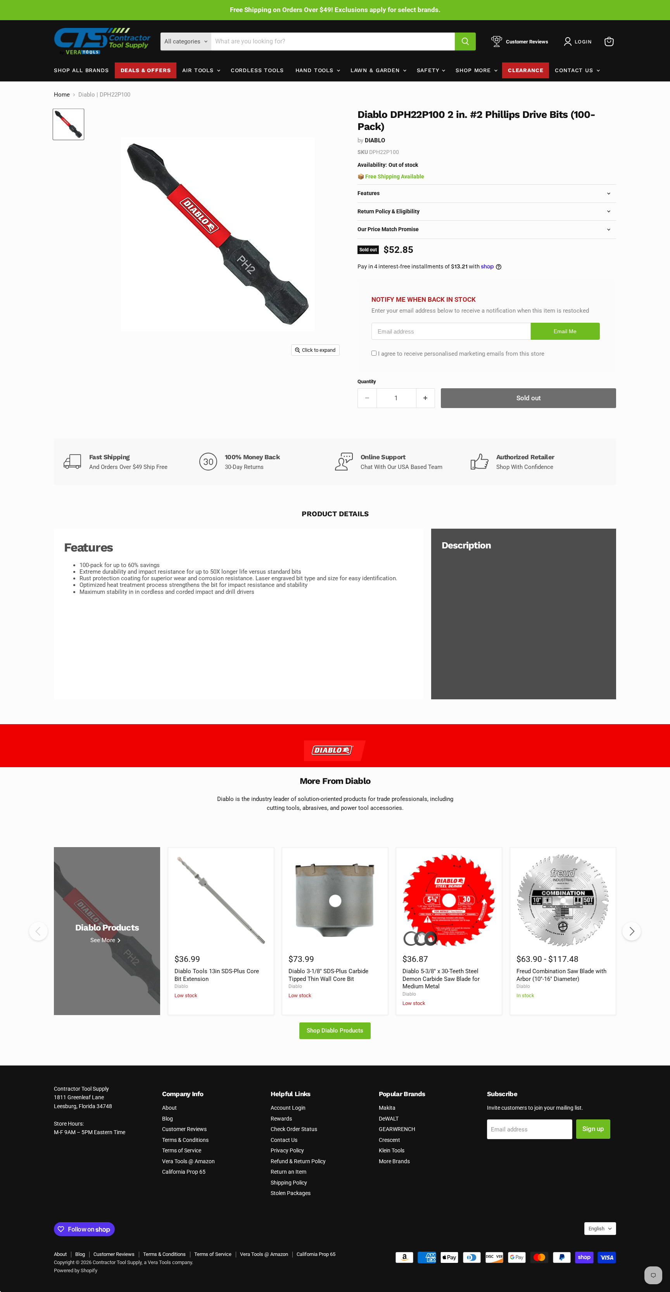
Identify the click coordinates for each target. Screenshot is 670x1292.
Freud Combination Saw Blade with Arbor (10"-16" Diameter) (561, 975)
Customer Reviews (184, 1129)
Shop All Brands (81, 70)
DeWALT (389, 1119)
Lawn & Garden (376, 70)
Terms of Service (181, 1150)
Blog (167, 1119)
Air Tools (199, 70)
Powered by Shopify (75, 1270)
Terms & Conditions (185, 1140)
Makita (387, 1108)
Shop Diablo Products (335, 1030)
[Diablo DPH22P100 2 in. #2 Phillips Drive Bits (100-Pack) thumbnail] (68, 124)
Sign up (593, 1129)
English (596, 1228)
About (169, 1108)
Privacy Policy (287, 1150)
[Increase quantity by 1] (425, 398)
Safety (429, 70)
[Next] (631, 931)
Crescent (389, 1140)
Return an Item (288, 1172)
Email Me (565, 331)
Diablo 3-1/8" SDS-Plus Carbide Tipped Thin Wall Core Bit (328, 975)
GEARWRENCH (397, 1129)
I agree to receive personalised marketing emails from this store (461, 353)
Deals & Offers (146, 70)
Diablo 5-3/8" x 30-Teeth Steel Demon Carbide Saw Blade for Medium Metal (441, 979)
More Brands (394, 1161)
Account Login (288, 1108)
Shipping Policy (289, 1183)
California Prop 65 (183, 1172)
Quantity (366, 381)
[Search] (465, 41)
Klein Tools (391, 1150)
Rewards (281, 1119)
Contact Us (575, 70)
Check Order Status (294, 1129)
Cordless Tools (257, 70)
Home (62, 95)
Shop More (474, 70)
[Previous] (38, 931)
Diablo (375, 140)
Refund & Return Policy (298, 1161)
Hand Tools (315, 70)
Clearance (526, 70)
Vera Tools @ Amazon (188, 1161)
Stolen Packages (291, 1193)
